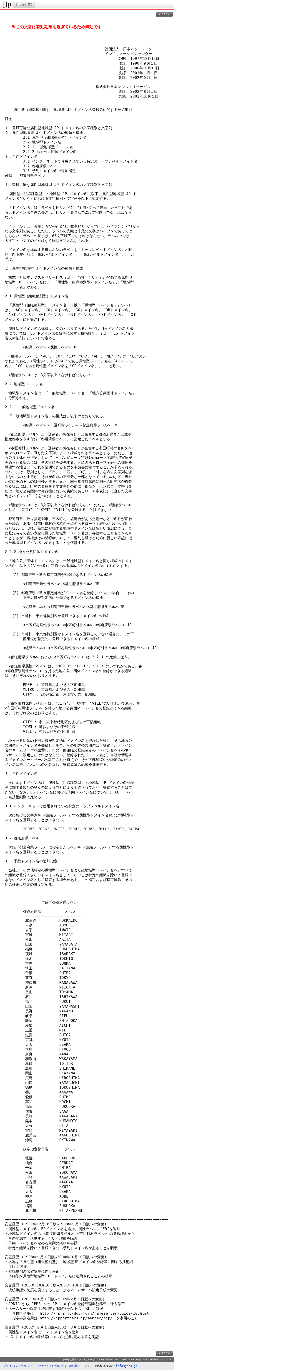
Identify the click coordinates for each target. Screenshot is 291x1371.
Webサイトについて (51, 1366)
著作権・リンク (79, 1366)
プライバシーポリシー (18, 1366)
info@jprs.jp (127, 1366)
